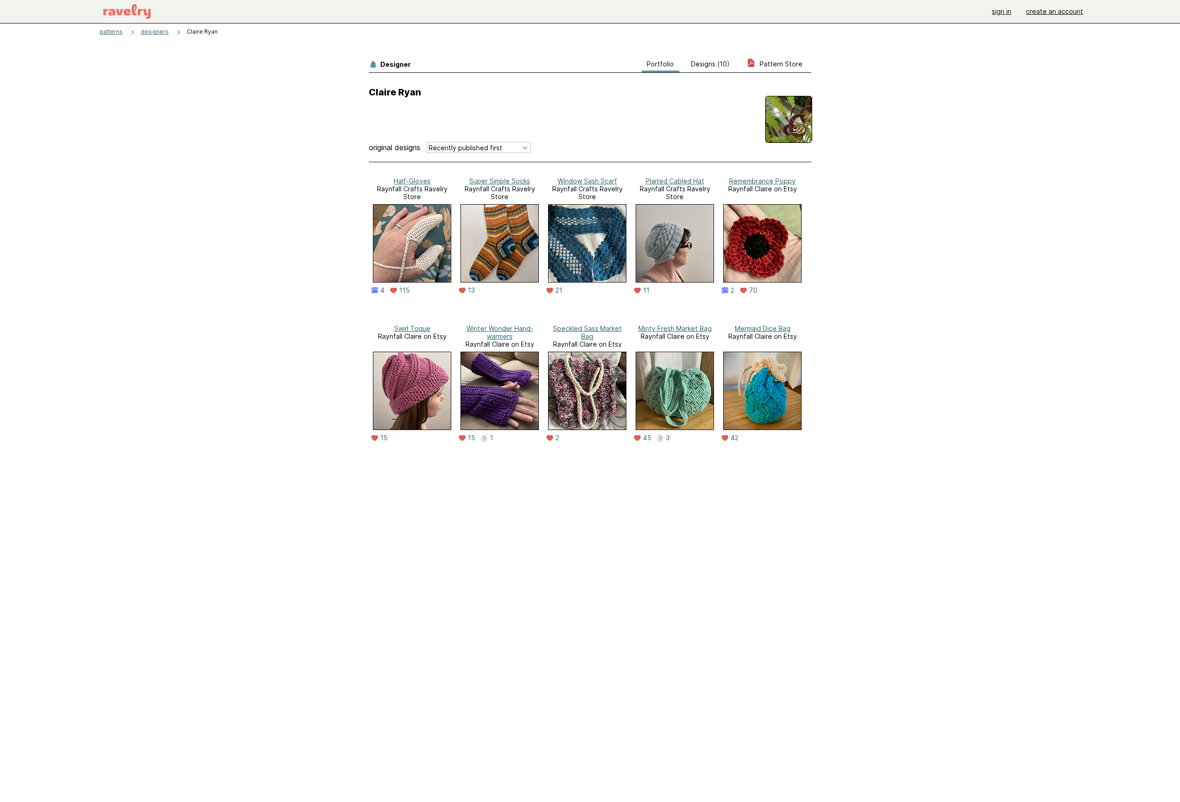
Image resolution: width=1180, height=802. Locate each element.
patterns (111, 31)
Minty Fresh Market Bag (675, 328)
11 (646, 290)
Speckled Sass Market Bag (587, 332)
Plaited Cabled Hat (675, 181)
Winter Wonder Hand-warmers (499, 332)
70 (753, 290)
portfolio (660, 64)
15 (384, 438)
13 (471, 290)
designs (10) (710, 64)
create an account (1054, 11)
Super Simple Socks (499, 181)
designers (155, 31)
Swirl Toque (412, 328)
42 (734, 438)
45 (647, 438)
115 (404, 290)
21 (558, 290)
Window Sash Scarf (587, 181)
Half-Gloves (412, 181)
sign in (1001, 11)
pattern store (780, 64)
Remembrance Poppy (762, 181)
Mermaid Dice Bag (763, 328)
